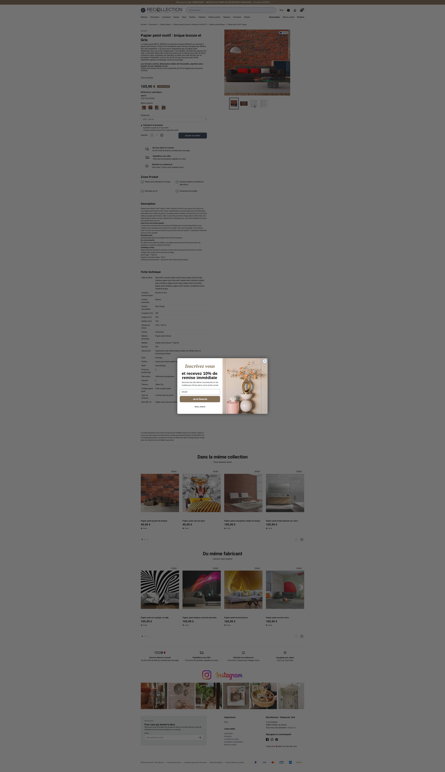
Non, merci (200, 406)
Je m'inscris (200, 399)
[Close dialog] (265, 361)
